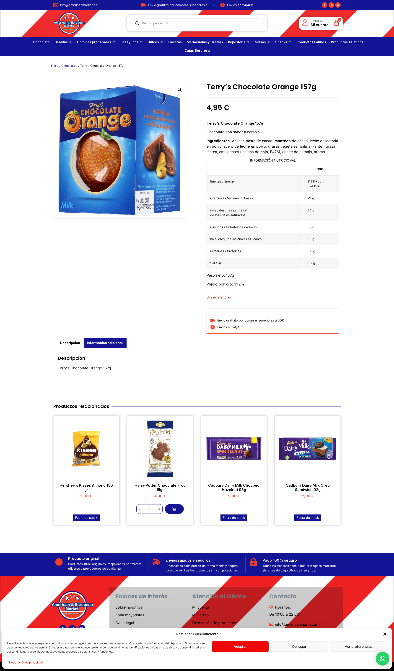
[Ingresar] (305, 22)
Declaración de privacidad (26, 662)
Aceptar (240, 646)
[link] (41, 42)
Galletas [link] (175, 42)
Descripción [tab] (70, 343)
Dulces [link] (153, 42)
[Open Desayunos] (141, 42)
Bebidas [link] (61, 42)
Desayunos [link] (129, 42)
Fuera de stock (86, 517)
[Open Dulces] (161, 42)
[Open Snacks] (290, 42)
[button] (385, 634)
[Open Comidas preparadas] (113, 42)
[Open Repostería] (248, 42)
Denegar (299, 646)
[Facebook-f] (324, 5)
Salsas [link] (260, 42)
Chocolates (69, 65)
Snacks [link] (281, 42)
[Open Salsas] (268, 42)
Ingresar (316, 20)
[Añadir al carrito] (174, 509)
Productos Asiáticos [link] (347, 42)
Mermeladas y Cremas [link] (205, 42)
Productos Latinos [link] (311, 42)
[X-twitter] (338, 5)
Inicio (54, 65)
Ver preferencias (359, 646)
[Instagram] (331, 5)
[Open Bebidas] (70, 42)
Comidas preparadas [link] (94, 42)
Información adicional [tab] (105, 343)
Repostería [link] (237, 42)
